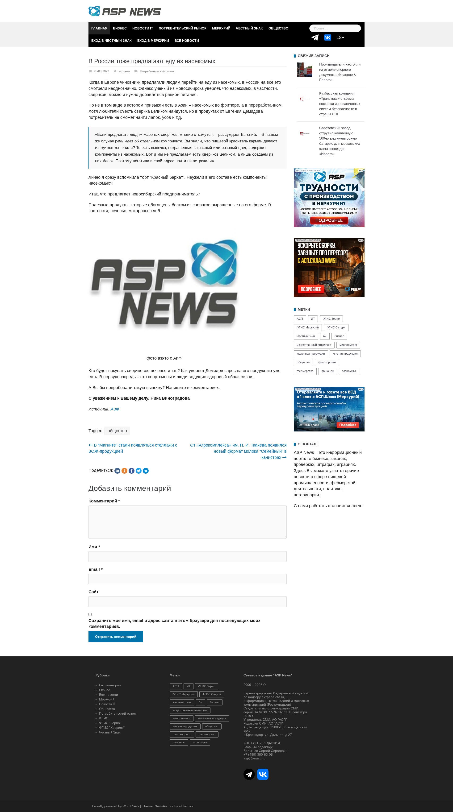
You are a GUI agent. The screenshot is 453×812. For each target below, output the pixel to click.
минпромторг (348, 345)
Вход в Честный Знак (111, 40)
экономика (349, 371)
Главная (99, 28)
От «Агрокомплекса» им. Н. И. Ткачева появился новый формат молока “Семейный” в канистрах (238, 451)
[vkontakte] (117, 471)
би (325, 336)
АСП (300, 318)
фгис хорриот (327, 362)
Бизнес (120, 28)
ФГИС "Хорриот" (112, 727)
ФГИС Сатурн (336, 327)
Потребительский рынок (182, 28)
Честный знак (306, 336)
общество (117, 430)
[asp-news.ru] (124, 10)
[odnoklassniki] (124, 471)
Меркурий (221, 28)
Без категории (110, 685)
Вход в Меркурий (153, 40)
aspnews (124, 71)
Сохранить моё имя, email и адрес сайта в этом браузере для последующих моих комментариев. (174, 623)
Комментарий (104, 501)
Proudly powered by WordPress (115, 806)
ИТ (313, 318)
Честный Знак (249, 28)
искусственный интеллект (314, 345)
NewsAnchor (164, 806)
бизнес (339, 336)
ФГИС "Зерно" (110, 723)
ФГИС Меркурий (308, 327)
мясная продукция (345, 353)
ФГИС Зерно (331, 318)
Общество (278, 28)
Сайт (93, 591)
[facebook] (131, 471)
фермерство (305, 371)
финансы (328, 371)
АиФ (115, 409)
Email (95, 569)
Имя (94, 546)
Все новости (187, 40)
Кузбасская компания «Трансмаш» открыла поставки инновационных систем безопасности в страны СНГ (339, 103)
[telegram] (146, 471)
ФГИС (103, 718)
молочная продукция (311, 353)
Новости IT (142, 28)
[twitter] (139, 471)
